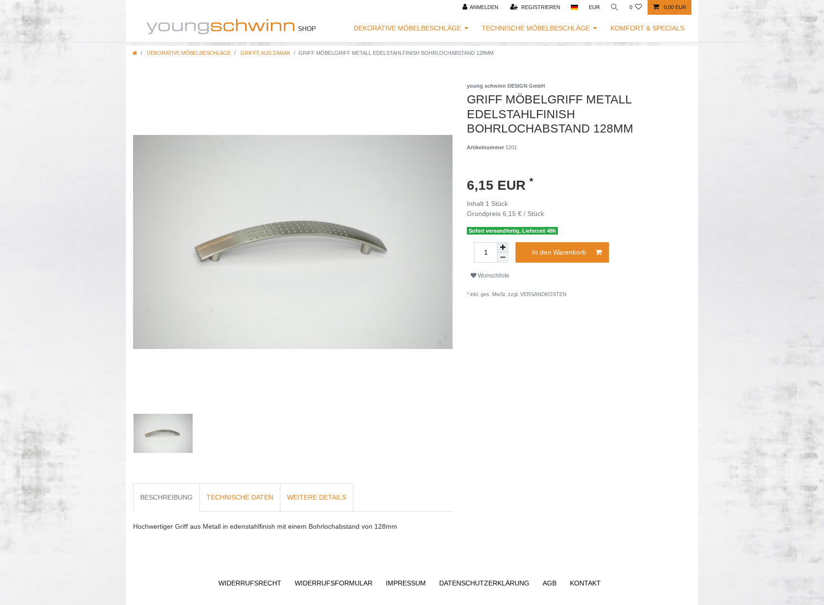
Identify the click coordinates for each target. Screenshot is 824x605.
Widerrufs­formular (333, 583)
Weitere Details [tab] (316, 497)
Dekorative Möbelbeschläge (407, 28)
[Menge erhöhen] (502, 247)
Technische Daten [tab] (239, 497)
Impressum (406, 583)
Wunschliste (492, 275)
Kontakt (585, 583)
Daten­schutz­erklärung (484, 583)
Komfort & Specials (647, 28)
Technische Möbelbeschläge (536, 28)
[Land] (574, 7)
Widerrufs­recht (249, 583)
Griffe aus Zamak (264, 53)
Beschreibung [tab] (166, 497)
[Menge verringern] (502, 258)
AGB (549, 583)
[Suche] (614, 7)
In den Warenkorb (559, 252)
